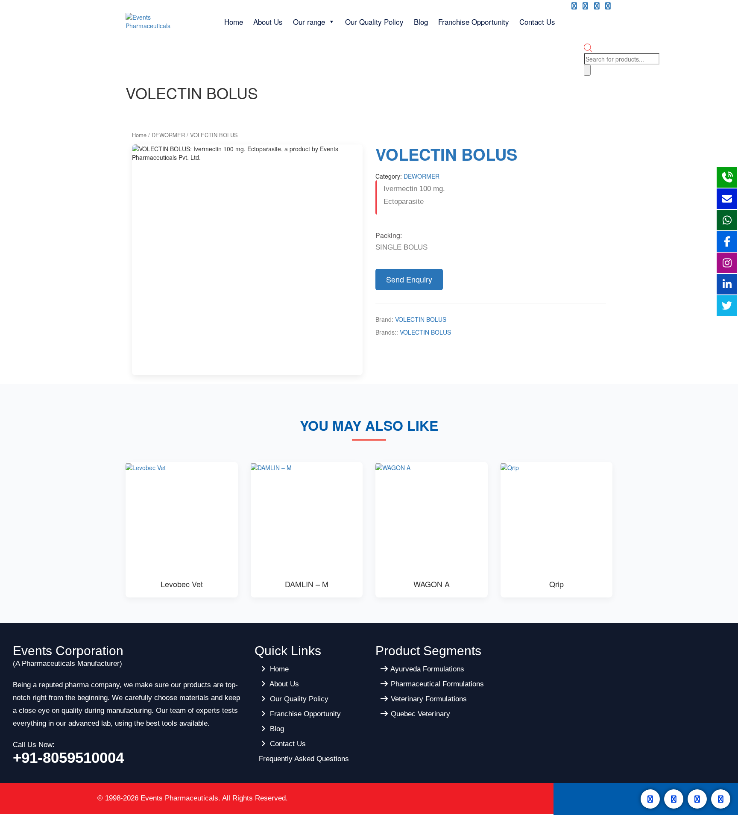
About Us (268, 21)
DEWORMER (168, 135)
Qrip (556, 583)
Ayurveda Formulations (426, 669)
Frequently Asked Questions (304, 759)
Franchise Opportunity (473, 21)
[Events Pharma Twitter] (585, 6)
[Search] (587, 70)
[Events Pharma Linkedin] (607, 6)
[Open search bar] (588, 49)
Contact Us (537, 21)
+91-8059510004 (68, 757)
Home (233, 21)
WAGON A (431, 583)
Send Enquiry (409, 279)
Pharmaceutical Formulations (436, 684)
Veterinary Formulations (428, 699)
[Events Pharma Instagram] (596, 6)
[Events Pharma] (161, 20)
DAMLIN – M (306, 583)
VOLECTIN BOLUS (420, 319)
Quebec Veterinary (419, 714)
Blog (421, 21)
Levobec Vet (182, 583)
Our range (309, 21)
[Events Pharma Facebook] (574, 6)
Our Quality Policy (374, 21)
